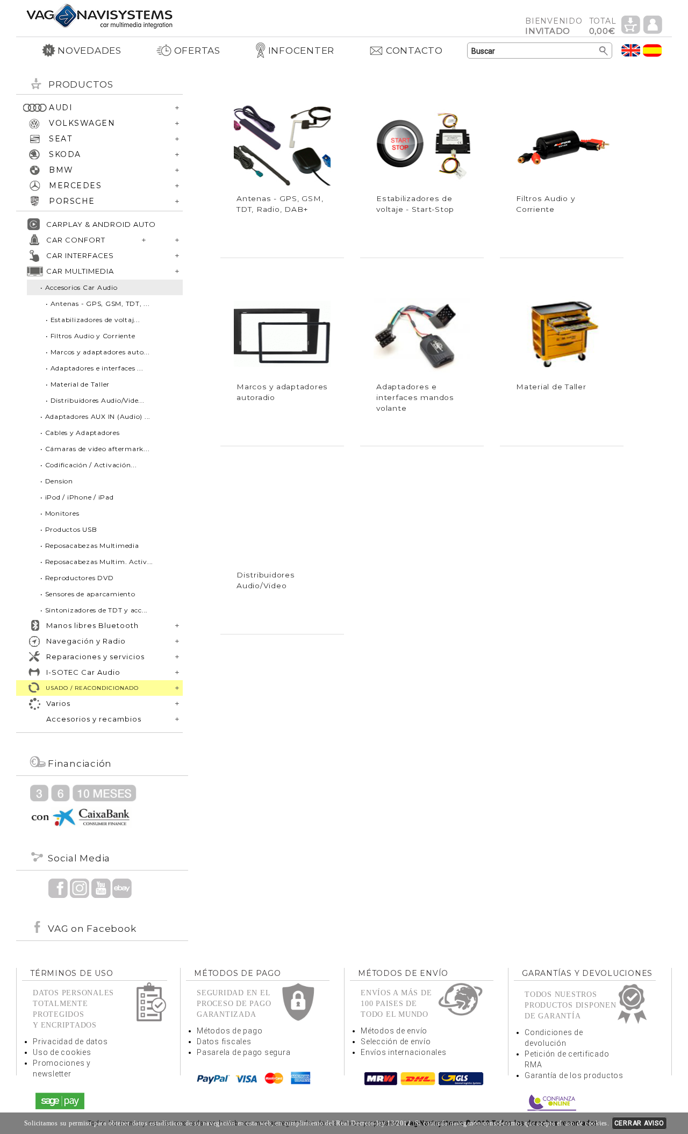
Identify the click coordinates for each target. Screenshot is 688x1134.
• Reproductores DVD (76, 578)
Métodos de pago (229, 1030)
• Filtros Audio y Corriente (90, 336)
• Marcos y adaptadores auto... (98, 352)
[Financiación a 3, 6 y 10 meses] (83, 805)
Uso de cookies (62, 1052)
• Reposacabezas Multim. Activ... (96, 562)
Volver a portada (99, 15)
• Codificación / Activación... (88, 465)
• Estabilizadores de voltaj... (93, 320)
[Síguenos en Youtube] (101, 887)
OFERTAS (197, 50)
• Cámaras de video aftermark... (94, 449)
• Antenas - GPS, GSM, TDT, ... (98, 303)
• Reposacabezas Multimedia (89, 545)
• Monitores (59, 513)
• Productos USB (68, 529)
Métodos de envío (394, 1030)
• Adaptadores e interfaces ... (95, 368)
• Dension (56, 481)
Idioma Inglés (631, 50)
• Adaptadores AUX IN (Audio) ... (95, 416)
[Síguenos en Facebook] (58, 887)
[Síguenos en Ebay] (122, 887)
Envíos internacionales (404, 1052)
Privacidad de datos (70, 1041)
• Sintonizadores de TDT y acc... (94, 610)
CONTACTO (414, 50)
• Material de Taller (78, 384)
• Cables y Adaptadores (80, 433)
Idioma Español (652, 50)
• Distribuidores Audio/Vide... (95, 400)
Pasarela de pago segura (243, 1052)
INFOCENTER (301, 50)
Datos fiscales (224, 1041)
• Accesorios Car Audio (79, 287)
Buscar (604, 51)
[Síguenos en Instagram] (79, 887)
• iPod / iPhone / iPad (77, 497)
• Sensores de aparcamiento (87, 594)
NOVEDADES (89, 50)
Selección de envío (396, 1041)
